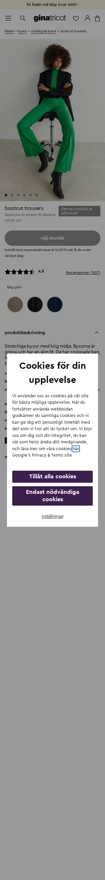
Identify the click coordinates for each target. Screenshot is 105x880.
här (76, 449)
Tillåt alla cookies (52, 476)
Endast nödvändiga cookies (52, 495)
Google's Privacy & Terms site (42, 455)
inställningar (53, 516)
